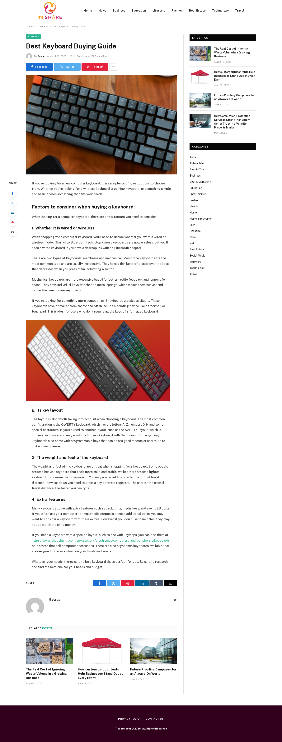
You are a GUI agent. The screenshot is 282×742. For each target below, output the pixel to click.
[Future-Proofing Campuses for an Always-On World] (153, 651)
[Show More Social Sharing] (113, 67)
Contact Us (155, 718)
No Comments (81, 56)
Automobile (197, 163)
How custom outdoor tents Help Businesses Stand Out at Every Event (100, 674)
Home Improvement (202, 218)
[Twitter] (12, 203)
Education (139, 10)
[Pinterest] (12, 223)
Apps (193, 157)
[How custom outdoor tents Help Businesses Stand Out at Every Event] (101, 651)
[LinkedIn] (12, 213)
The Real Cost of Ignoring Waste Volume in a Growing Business (46, 674)
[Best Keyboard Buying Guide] (101, 124)
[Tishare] (50, 10)
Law (192, 224)
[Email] (12, 232)
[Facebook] (12, 193)
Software (195, 261)
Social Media (197, 255)
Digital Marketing (200, 181)
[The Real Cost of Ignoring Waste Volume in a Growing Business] (49, 651)
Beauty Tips (197, 169)
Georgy (41, 56)
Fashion (177, 10)
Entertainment (199, 194)
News (102, 10)
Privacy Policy (129, 718)
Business (119, 10)
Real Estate (197, 10)
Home (88, 10)
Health (194, 206)
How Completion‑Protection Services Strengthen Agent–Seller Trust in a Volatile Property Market (233, 121)
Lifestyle (159, 10)
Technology (220, 10)
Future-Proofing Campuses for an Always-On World (153, 671)
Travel (239, 10)
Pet (192, 243)
